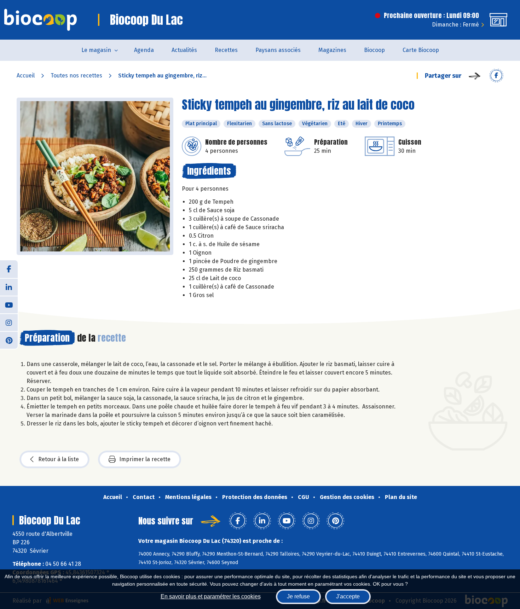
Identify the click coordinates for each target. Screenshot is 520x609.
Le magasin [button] (96, 50)
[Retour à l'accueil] (40, 20)
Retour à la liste (58, 459)
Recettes (226, 50)
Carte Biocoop (421, 50)
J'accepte (348, 596)
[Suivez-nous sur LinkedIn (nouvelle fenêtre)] (9, 287)
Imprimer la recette (145, 459)
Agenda (144, 50)
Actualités (184, 50)
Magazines (332, 50)
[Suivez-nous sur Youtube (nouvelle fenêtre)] (9, 304)
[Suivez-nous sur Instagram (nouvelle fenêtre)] (9, 322)
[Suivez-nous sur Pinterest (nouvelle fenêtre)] (9, 340)
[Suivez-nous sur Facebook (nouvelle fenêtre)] (9, 269)
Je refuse (298, 596)
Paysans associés (278, 50)
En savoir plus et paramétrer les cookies (211, 596)
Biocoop (374, 50)
